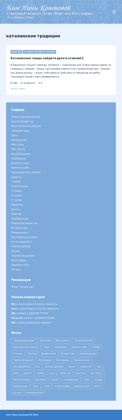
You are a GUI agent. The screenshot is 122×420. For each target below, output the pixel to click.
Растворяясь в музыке (24, 237)
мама (52, 373)
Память (15, 209)
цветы (97, 386)
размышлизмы (20, 386)
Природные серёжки (39, 322)
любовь (41, 373)
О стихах (16, 195)
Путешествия (31, 52)
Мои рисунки (18, 140)
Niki (13, 304)
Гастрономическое (83, 340)
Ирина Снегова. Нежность (42, 304)
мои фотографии (21, 379)
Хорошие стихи (20, 264)
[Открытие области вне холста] (114, 12)
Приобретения (19, 218)
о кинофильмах (71, 379)
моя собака (40, 379)
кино (99, 366)
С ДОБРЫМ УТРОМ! (37, 313)
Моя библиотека (20, 154)
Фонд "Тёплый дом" (22, 286)
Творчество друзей (22, 255)
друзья (72, 366)
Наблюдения (18, 158)
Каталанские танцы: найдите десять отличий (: (47, 58)
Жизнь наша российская (25, 116)
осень (87, 379)
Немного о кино (20, 163)
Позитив (16, 52)
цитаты (17, 393)
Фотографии (48, 52)
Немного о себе (20, 167)
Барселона (45, 340)
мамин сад (65, 373)
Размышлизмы (19, 232)
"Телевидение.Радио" (24, 340)
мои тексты (96, 373)
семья (36, 386)
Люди (14, 135)
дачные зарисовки (54, 366)
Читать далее (18, 88)
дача (37, 366)
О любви (16, 181)
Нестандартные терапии (26, 172)
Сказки (15, 251)
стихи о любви (62, 386)
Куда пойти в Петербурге (26, 126)
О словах (16, 190)
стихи (47, 386)
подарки (99, 379)
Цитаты (16, 269)
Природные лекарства (24, 223)
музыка (55, 379)
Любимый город (20, 130)
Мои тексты (18, 149)
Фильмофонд (44, 360)
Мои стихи (17, 144)
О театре (16, 200)
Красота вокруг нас (22, 121)
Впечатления (62, 340)
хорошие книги (81, 386)
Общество (17, 204)
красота (28, 373)
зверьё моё (86, 366)
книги (16, 373)
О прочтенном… (20, 186)
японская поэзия (34, 393)
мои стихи (80, 373)
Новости (16, 177)
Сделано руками (20, 246)
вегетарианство (21, 366)
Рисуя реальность (21, 241)
